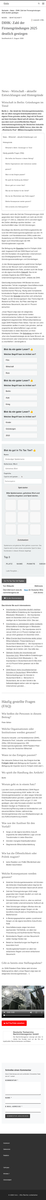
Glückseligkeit (7, 1180)
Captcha (7, 473)
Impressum (6, 1143)
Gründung (27, 333)
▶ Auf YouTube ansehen (14, 1023)
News (12, 10)
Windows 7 (6, 1173)
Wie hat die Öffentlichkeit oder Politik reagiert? (20, 196)
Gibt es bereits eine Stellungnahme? (16, 207)
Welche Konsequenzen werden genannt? (18, 201)
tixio (16, 1195)
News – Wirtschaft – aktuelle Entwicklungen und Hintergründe (20, 139)
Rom (8, 373)
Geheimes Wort (10, 464)
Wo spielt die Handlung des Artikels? (17, 180)
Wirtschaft (10, 367)
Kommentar (11, 1080)
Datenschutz (6, 1149)
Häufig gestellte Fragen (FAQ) (13, 153)
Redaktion (6, 1155)
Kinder (8, 422)
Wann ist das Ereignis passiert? (15, 175)
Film (7, 360)
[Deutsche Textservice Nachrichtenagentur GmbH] (7, 1035)
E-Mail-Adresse (13, 1106)
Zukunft (24, 272)
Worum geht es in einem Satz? (15, 185)
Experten (20, 248)
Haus (26, 590)
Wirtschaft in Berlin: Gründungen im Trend (18, 148)
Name (6, 454)
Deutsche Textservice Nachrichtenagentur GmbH (26, 1033)
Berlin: (8, 391)
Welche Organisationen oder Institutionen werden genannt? (21, 166)
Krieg (8, 404)
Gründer (17, 296)
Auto (7, 398)
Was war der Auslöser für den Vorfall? (17, 191)
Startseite (5, 10)
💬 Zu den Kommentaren (13, 598)
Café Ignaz (6, 1167)
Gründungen (11, 429)
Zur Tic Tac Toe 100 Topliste (14, 581)
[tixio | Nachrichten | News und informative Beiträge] (6, 3)
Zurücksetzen (23, 540)
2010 (8, 435)
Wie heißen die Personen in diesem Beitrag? (19, 158)
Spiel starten (23, 487)
